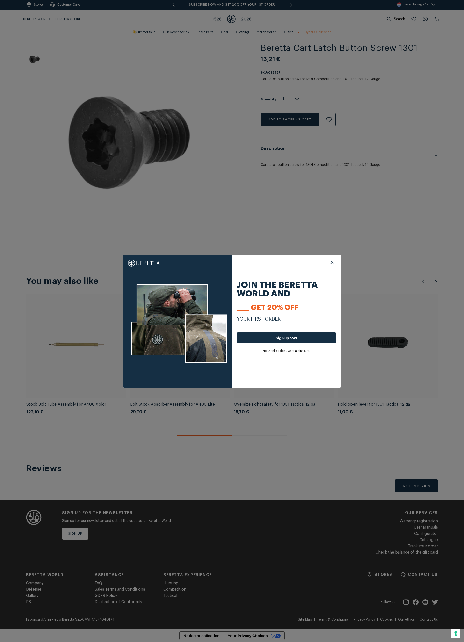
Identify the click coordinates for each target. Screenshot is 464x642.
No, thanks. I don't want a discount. (286, 350)
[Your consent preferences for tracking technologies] (455, 633)
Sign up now (286, 338)
